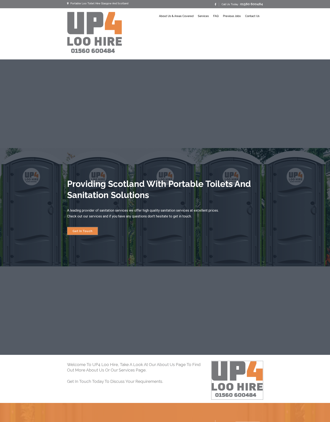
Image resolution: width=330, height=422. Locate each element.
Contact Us (252, 16)
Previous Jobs (232, 16)
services (127, 370)
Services (203, 16)
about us (166, 364)
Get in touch (79, 381)
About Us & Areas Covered (176, 16)
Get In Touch (82, 231)
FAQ (216, 16)
